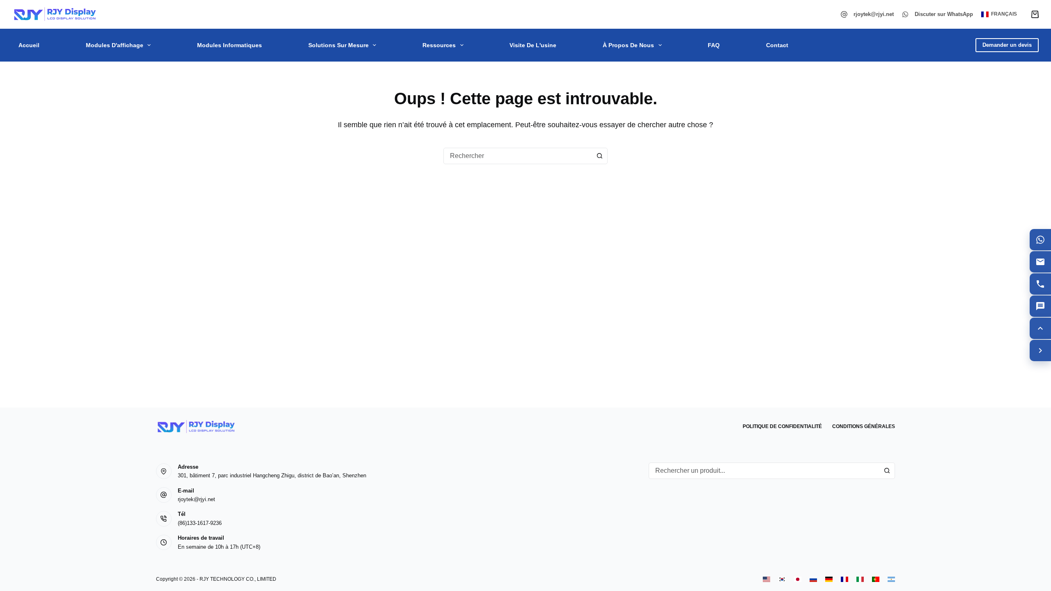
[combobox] (518, 156)
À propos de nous (628, 45)
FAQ (714, 45)
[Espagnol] (891, 579)
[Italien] (860, 579)
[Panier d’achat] (1035, 14)
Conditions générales (863, 426)
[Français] (844, 579)
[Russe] (813, 579)
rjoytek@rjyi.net (874, 14)
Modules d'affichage (114, 45)
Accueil (28, 45)
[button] (999, 14)
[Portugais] (875, 579)
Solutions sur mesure (338, 45)
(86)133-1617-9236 (200, 523)
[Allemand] (829, 579)
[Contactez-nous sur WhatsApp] (1040, 239)
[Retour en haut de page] (1040, 328)
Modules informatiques (229, 45)
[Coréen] (782, 579)
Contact (777, 45)
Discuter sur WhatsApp (944, 14)
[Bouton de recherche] (599, 156)
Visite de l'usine (532, 45)
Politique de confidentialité (782, 426)
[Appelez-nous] (1040, 284)
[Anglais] (766, 579)
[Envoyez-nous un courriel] (1040, 262)
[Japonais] (797, 579)
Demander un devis (1007, 45)
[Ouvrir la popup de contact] (1040, 306)
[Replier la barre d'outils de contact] (1040, 350)
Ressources (439, 45)
